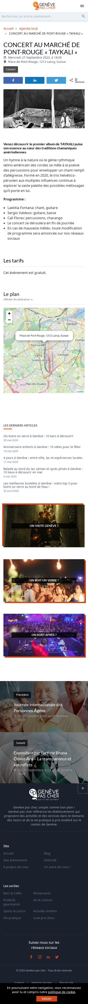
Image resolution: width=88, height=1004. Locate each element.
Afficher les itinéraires (16, 299)
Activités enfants (45, 911)
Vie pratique (12, 918)
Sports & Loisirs (14, 911)
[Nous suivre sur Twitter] (56, 957)
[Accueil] (44, 795)
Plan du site (66, 983)
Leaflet (80, 391)
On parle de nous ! (57, 867)
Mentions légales (42, 983)
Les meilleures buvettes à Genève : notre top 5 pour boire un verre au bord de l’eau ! (40, 485)
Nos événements (15, 860)
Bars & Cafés (12, 893)
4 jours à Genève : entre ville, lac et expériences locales (42, 458)
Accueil (8, 853)
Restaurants (42, 893)
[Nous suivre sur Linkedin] (48, 957)
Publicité (50, 860)
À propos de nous (16, 867)
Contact (19, 983)
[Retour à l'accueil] (44, 6)
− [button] (9, 320)
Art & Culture (42, 900)
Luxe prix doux (43, 918)
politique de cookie (61, 992)
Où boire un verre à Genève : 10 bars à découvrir (38, 436)
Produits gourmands (11, 902)
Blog (47, 853)
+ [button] (9, 313)
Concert (10, 69)
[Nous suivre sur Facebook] (31, 957)
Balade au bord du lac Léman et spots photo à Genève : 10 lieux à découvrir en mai (43, 470)
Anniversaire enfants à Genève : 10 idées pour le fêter (42, 447)
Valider (47, 999)
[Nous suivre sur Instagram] (39, 957)
